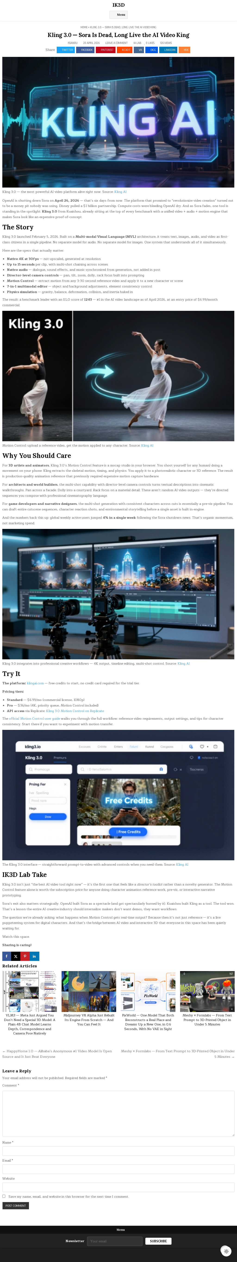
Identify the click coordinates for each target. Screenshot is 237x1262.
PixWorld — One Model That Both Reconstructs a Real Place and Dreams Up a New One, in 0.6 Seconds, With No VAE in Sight (148, 1022)
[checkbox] (226, 1251)
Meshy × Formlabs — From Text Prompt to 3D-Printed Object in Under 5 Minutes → (178, 1053)
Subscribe (158, 1241)
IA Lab (137, 43)
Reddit (126, 50)
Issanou (73, 43)
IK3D (118, 5)
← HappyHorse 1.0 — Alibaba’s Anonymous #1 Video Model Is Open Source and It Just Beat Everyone (57, 1053)
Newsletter (74, 1241)
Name (7, 1142)
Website (8, 1178)
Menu (121, 15)
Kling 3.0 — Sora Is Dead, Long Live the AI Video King (118, 35)
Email (7, 1160)
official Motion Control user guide (34, 718)
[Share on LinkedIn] (34, 956)
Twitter (67, 50)
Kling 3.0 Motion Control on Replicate (75, 711)
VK (140, 50)
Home (84, 27)
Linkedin (169, 50)
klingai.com (35, 683)
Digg (153, 50)
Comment (10, 1085)
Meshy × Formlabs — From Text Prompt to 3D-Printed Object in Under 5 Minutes (207, 1020)
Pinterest (107, 50)
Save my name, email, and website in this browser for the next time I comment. (69, 1196)
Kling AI (120, 191)
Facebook (87, 50)
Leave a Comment (116, 43)
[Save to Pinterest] (25, 956)
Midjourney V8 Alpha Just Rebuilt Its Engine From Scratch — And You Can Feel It (89, 1020)
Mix (186, 50)
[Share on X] (16, 956)
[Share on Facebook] (7, 956)
